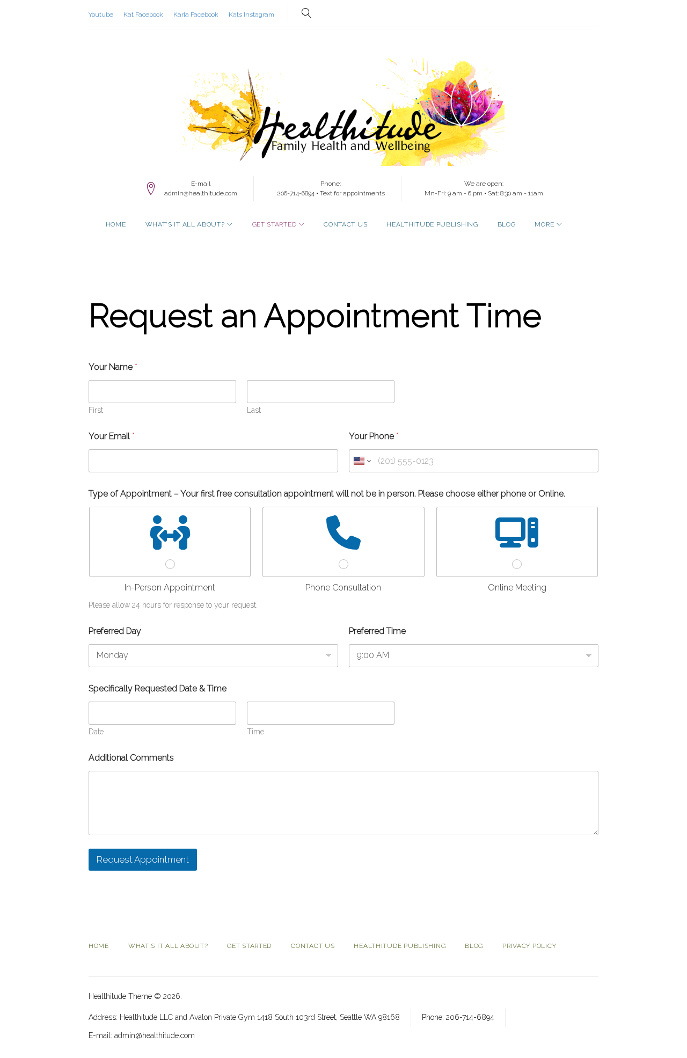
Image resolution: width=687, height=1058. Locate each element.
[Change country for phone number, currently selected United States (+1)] (361, 460)
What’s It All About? (185, 224)
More (544, 224)
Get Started (274, 224)
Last (254, 410)
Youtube (101, 14)
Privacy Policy (529, 946)
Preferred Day (115, 631)
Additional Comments (131, 758)
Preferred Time (377, 631)
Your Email (112, 436)
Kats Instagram (251, 14)
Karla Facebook (195, 14)
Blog (507, 224)
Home (116, 224)
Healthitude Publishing (432, 224)
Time (255, 731)
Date (96, 731)
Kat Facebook (143, 14)
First (96, 410)
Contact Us (345, 224)
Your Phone (374, 436)
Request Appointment (143, 859)
